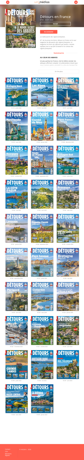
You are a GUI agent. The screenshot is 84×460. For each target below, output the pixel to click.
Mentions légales (8, 454)
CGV (6, 451)
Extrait (55, 24)
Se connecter (48, 32)
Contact (7, 449)
